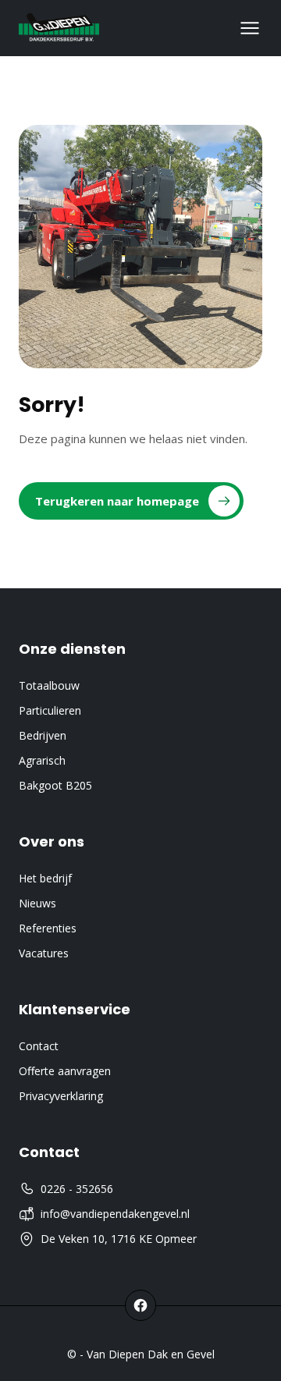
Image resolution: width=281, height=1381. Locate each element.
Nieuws (37, 903)
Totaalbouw (49, 685)
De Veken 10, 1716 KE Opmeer (119, 1238)
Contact (39, 1045)
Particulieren (50, 710)
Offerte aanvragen (65, 1070)
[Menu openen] (249, 28)
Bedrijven (42, 735)
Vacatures (44, 953)
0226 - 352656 (77, 1188)
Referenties (47, 928)
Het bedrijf (45, 878)
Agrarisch (42, 760)
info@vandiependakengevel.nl (115, 1213)
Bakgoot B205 (55, 785)
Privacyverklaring (61, 1095)
